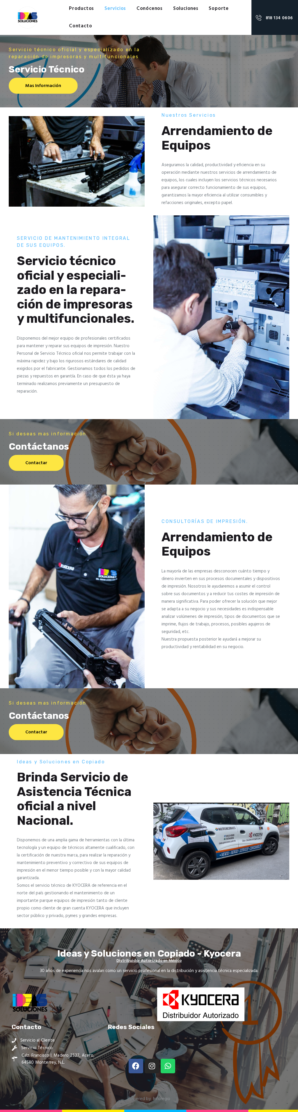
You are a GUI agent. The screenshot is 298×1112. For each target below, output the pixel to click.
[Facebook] (136, 1066)
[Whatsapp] (168, 1066)
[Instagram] (152, 1066)
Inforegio (161, 1098)
